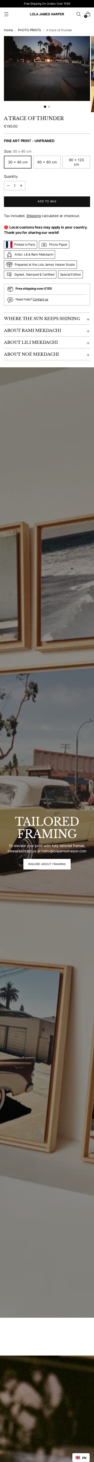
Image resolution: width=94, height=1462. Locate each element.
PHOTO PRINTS (29, 30)
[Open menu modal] (6, 14)
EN (84, 1458)
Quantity (11, 176)
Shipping (33, 216)
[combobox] (81, 1457)
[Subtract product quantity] (21, 185)
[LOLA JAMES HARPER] (47, 14)
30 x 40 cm (18, 162)
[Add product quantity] (8, 185)
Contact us (40, 299)
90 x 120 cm (76, 162)
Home (8, 30)
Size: (17, 151)
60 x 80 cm (47, 162)
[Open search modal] (78, 14)
